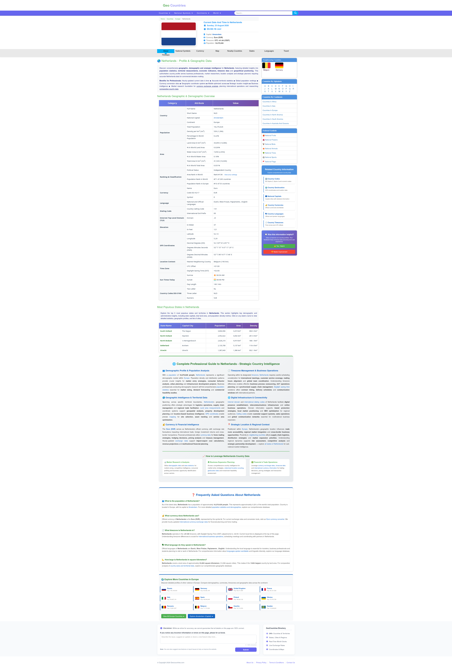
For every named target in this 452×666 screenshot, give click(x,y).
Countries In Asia (269, 106)
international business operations (211, 536)
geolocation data (213, 470)
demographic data (175, 465)
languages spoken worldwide (238, 551)
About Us (249, 662)
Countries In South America (273, 119)
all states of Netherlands (274, 444)
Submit (246, 649)
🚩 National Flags (269, 161)
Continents (202, 13)
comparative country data (168, 89)
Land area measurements (210, 408)
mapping (172, 417)
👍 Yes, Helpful (279, 246)
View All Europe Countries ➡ (173, 616)
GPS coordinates (212, 414)
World (216, 13)
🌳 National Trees (269, 153)
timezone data (280, 465)
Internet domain (234, 402)
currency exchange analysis (207, 86)
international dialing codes (254, 402)
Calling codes (241, 414)
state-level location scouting (234, 468)
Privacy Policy (261, 662)
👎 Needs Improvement (279, 252)
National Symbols (182, 13)
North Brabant (166, 341)
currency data (205, 435)
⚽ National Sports (269, 157)
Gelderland (164, 345)
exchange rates (181, 441)
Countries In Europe (270, 110)
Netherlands (200, 375)
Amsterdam (216, 34)
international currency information (265, 468)
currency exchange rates (266, 465)
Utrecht (163, 350)
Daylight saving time (282, 387)
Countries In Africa (269, 101)
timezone (255, 375)
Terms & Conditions (276, 662)
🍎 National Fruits (269, 135)
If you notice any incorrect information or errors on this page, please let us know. (192, 632)
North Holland (166, 336)
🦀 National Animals (270, 148)
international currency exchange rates (194, 522)
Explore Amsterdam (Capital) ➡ (201, 616)
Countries (164, 13)
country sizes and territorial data (182, 566)
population (172, 375)
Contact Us (291, 662)
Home (163, 19)
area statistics (189, 465)
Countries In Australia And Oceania (276, 123)
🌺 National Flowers (270, 140)
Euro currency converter (275, 519)
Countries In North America (273, 114)
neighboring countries (257, 435)
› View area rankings (230, 175)
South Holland (166, 331)
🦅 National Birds (269, 144)
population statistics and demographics (226, 507)
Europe (177, 19)
